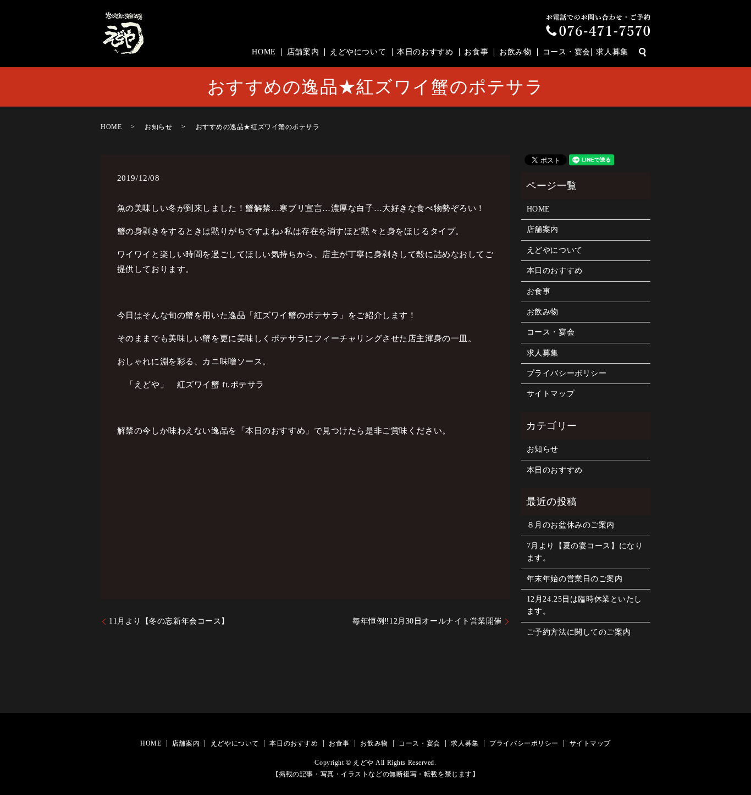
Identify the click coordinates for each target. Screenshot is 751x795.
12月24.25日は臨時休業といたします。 (584, 605)
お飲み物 (515, 52)
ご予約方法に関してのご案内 (579, 632)
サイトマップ (551, 394)
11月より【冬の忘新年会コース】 (169, 621)
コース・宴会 (566, 52)
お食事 (476, 52)
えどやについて (358, 52)
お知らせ (158, 127)
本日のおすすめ (425, 52)
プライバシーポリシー (567, 373)
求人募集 (612, 52)
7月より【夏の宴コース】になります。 (585, 552)
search (642, 52)
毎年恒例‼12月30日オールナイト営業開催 (427, 621)
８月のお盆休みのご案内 (571, 525)
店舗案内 (303, 52)
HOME (263, 52)
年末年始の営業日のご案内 (575, 579)
